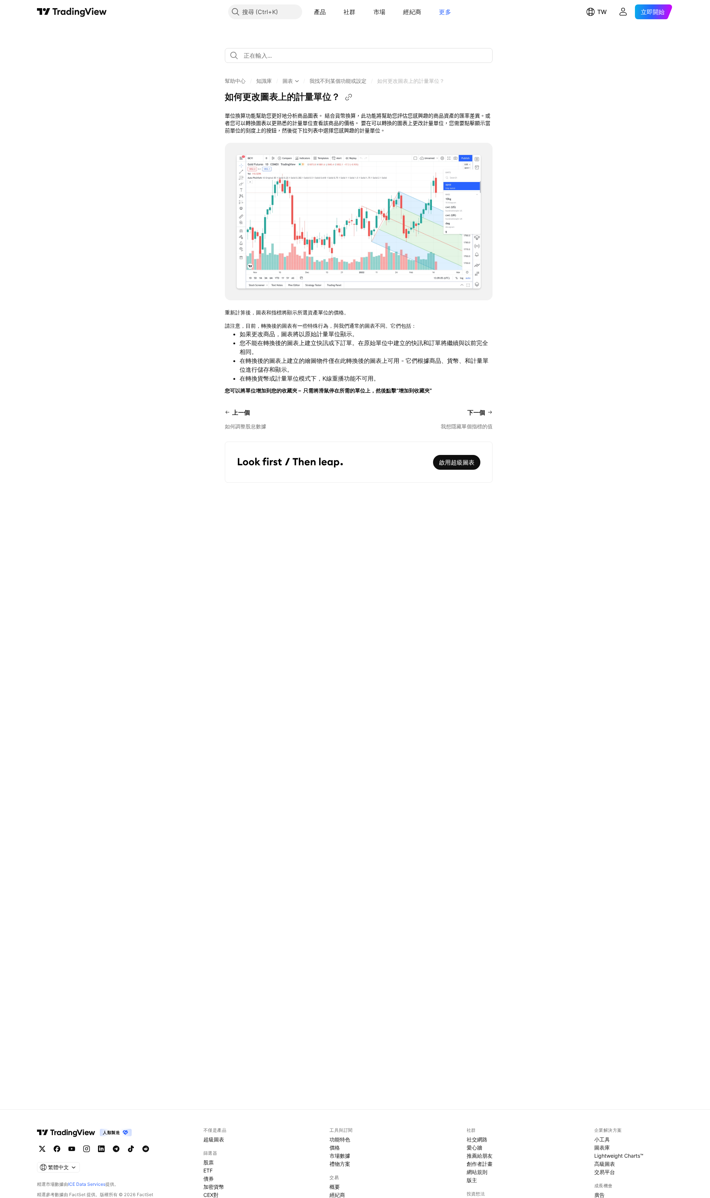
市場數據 (339, 1156)
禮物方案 (339, 1164)
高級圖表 (604, 1164)
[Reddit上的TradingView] (146, 1149)
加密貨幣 (213, 1187)
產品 (320, 12)
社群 (350, 12)
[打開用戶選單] (623, 11)
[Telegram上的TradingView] (116, 1149)
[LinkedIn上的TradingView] (101, 1149)
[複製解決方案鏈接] (348, 97)
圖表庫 (602, 1147)
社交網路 (477, 1139)
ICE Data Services (86, 1184)
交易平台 (604, 1172)
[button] (331, 11)
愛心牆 (474, 1147)
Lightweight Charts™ (618, 1156)
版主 (472, 1180)
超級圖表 (213, 1139)
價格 (334, 1147)
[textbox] (361, 55)
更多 (445, 12)
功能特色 (339, 1139)
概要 (334, 1187)
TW (602, 12)
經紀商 (412, 12)
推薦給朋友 (480, 1156)
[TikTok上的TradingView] (131, 1149)
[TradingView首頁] (72, 12)
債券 (208, 1178)
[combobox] (359, 55)
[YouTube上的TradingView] (72, 1149)
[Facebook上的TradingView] (57, 1149)
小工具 (602, 1139)
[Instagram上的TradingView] (86, 1149)
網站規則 (477, 1172)
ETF (208, 1170)
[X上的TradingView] (42, 1149)
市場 (379, 12)
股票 (208, 1162)
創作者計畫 (480, 1164)
